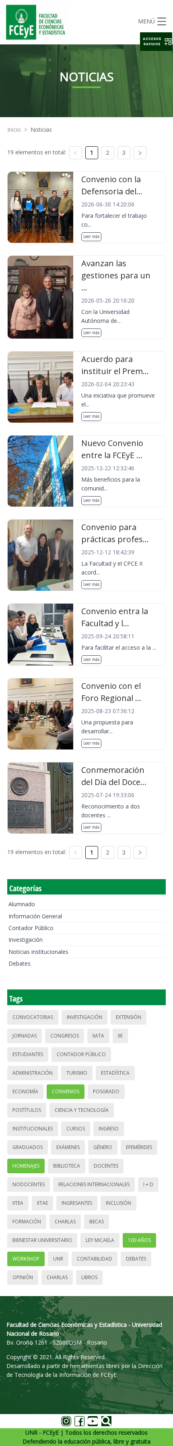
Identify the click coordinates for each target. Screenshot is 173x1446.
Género (102, 1147)
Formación (26, 1221)
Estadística (115, 1072)
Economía (25, 1091)
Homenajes (25, 1165)
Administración (32, 1072)
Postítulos (26, 1110)
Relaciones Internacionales (94, 1184)
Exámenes (68, 1147)
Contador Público (31, 928)
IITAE (42, 1203)
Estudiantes (27, 1054)
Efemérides (139, 1147)
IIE (120, 1035)
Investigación (25, 939)
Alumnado (21, 904)
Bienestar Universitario (42, 1240)
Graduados (27, 1147)
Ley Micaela (100, 1240)
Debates (19, 963)
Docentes (106, 1165)
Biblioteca (66, 1165)
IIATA (98, 1035)
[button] (156, 41)
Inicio (14, 129)
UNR (58, 1258)
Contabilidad (94, 1258)
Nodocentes (28, 1184)
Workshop (25, 1258)
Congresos (64, 1035)
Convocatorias (32, 1017)
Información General (35, 916)
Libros (89, 1277)
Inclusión (118, 1203)
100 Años (139, 1240)
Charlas (65, 1221)
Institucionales (32, 1128)
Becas (96, 1221)
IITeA (17, 1203)
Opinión (22, 1277)
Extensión (128, 1017)
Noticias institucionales (38, 952)
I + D (148, 1184)
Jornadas (24, 1035)
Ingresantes (77, 1203)
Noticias (41, 129)
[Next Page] (140, 152)
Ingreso (109, 1128)
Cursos (75, 1128)
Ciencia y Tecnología (82, 1110)
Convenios (65, 1091)
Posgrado (106, 1091)
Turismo (76, 1072)
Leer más (91, 236)
